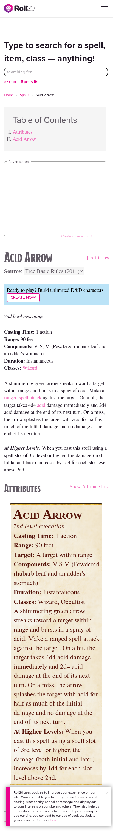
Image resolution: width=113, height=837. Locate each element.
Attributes (22, 131)
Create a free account (76, 236)
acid (41, 404)
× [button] (107, 793)
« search (22, 81)
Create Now (23, 297)
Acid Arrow (24, 138)
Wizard (29, 367)
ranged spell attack (22, 397)
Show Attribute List (89, 486)
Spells (24, 94)
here (53, 820)
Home (8, 94)
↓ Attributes (97, 257)
